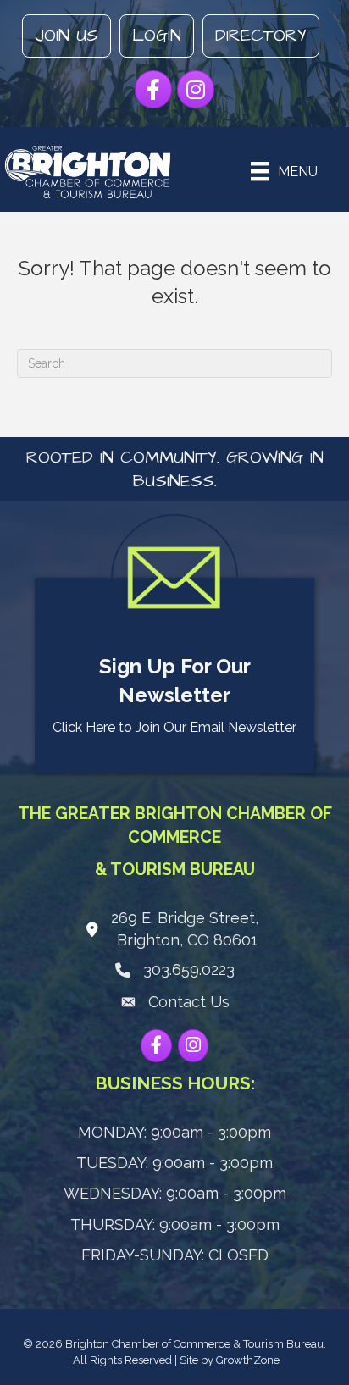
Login (156, 35)
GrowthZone (248, 1360)
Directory (261, 35)
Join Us (66, 35)
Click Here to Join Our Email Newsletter (174, 727)
